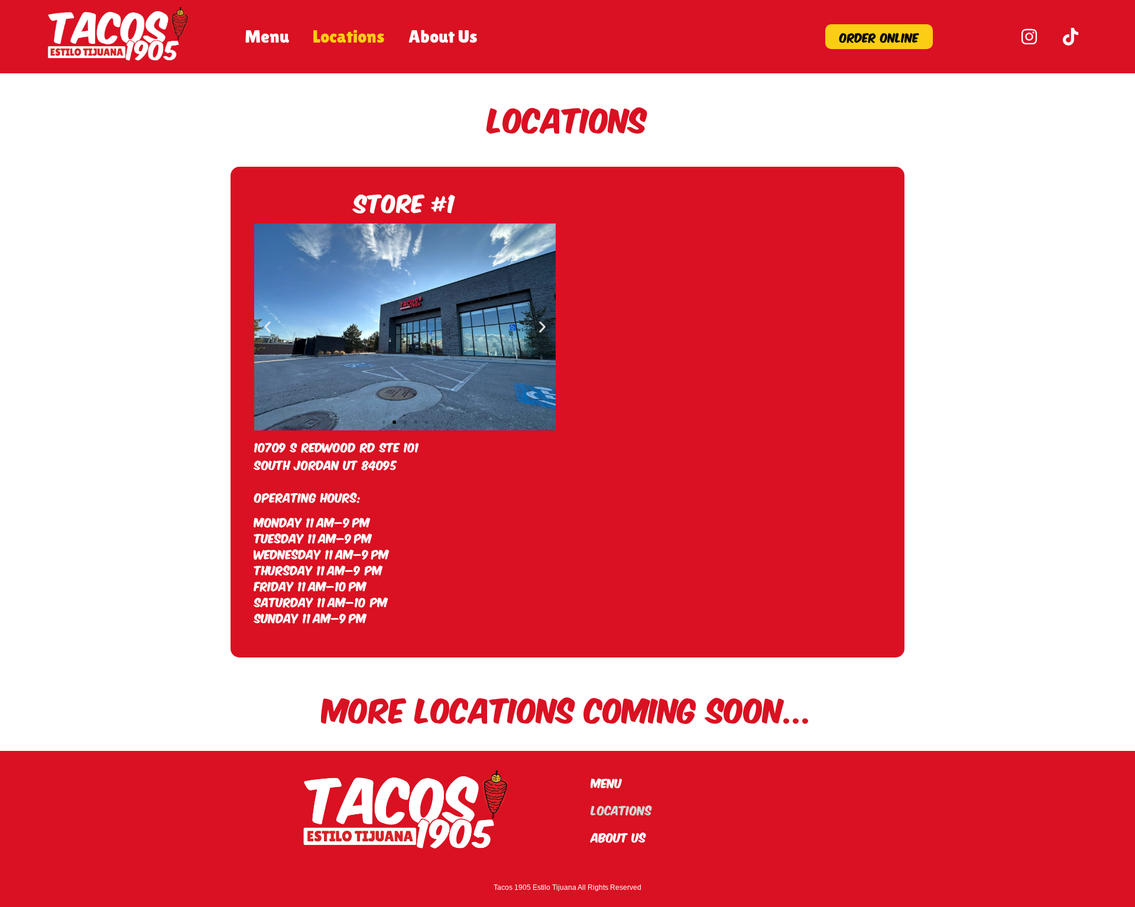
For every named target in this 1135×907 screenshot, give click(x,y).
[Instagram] (1029, 36)
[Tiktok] (1070, 36)
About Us (443, 36)
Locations (349, 36)
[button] (267, 327)
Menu (267, 36)
